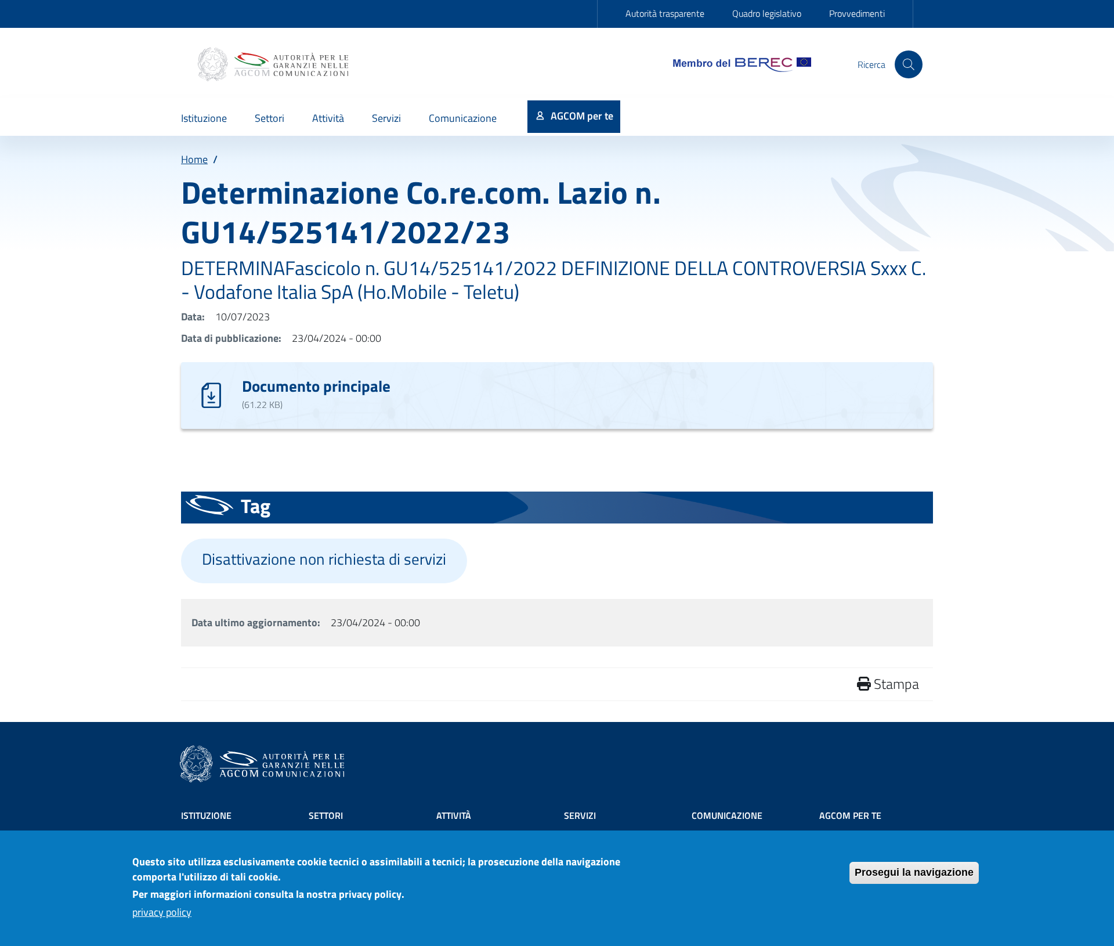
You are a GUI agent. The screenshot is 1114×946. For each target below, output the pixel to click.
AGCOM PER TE (850, 815)
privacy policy (161, 912)
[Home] (274, 64)
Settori (326, 815)
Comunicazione (727, 815)
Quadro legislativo (766, 13)
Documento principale (316, 386)
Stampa (895, 683)
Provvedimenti (857, 13)
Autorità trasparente (664, 13)
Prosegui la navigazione (914, 872)
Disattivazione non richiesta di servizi (324, 559)
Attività (453, 815)
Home (194, 159)
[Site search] (909, 64)
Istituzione (206, 815)
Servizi (580, 815)
